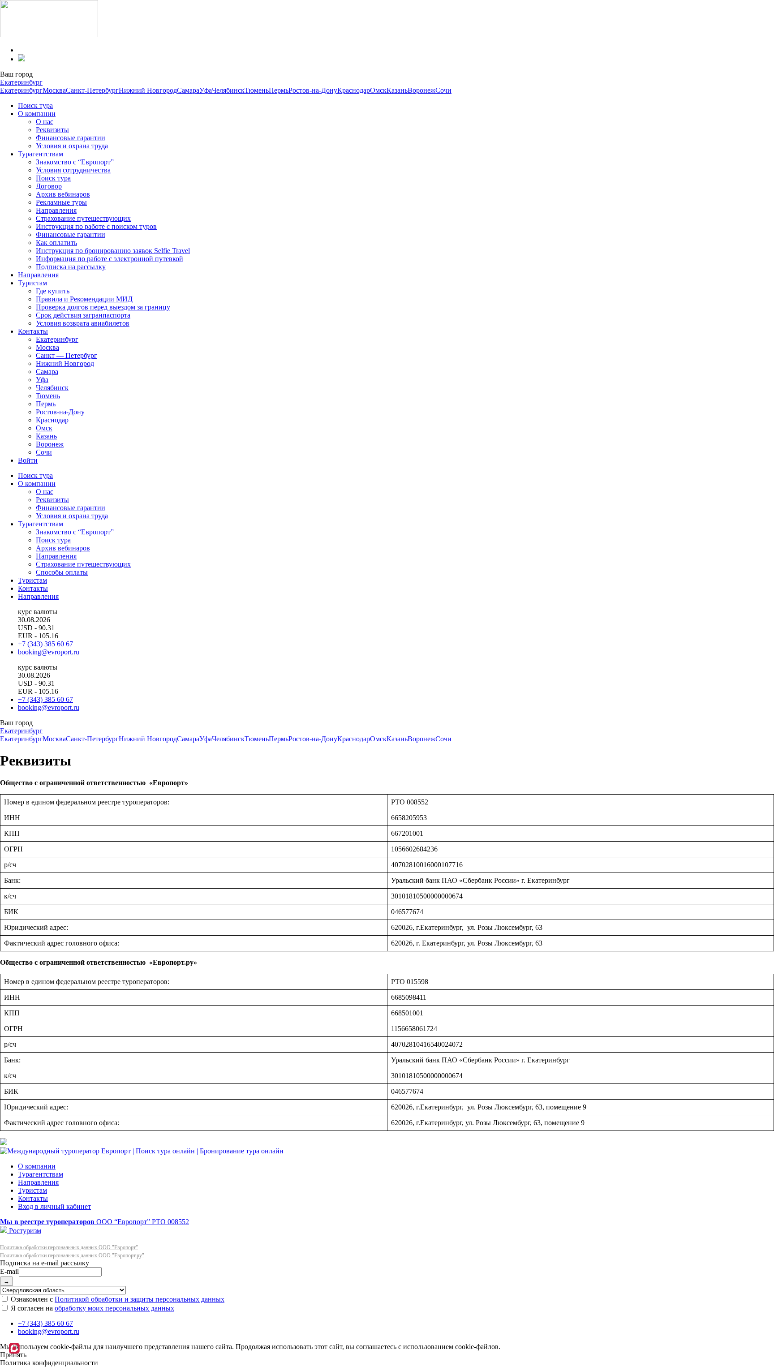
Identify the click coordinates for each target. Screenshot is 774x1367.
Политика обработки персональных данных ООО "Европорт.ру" (72, 1255)
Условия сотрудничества (73, 170)
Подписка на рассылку (71, 267)
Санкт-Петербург (92, 90)
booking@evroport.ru (48, 652)
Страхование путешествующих (83, 218)
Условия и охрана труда (72, 146)
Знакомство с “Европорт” (75, 162)
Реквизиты (52, 129)
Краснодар (353, 90)
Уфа (205, 90)
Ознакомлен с (116, 1299)
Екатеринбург (21, 82)
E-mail (9, 1271)
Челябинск (228, 90)
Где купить (52, 291)
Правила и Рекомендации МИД (84, 299)
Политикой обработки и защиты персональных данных (139, 1299)
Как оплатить (56, 242)
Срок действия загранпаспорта (83, 315)
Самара (188, 90)
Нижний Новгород (148, 90)
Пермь (278, 90)
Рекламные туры (61, 202)
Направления (56, 210)
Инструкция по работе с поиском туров (96, 226)
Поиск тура (35, 105)
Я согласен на (91, 1308)
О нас (44, 121)
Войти (28, 460)
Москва (54, 90)
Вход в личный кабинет (54, 1206)
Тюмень (257, 90)
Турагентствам (40, 154)
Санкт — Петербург (66, 355)
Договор (49, 186)
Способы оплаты (62, 572)
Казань (397, 90)
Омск (378, 90)
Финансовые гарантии (70, 138)
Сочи (443, 90)
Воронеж (421, 90)
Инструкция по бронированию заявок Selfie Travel (113, 250)
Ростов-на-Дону (312, 90)
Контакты (33, 331)
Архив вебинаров (63, 194)
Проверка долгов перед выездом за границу (103, 307)
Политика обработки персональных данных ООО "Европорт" (69, 1247)
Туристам (32, 283)
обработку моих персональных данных (114, 1308)
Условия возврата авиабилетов (82, 323)
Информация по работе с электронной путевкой (109, 258)
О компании (37, 113)
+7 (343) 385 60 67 (45, 644)
